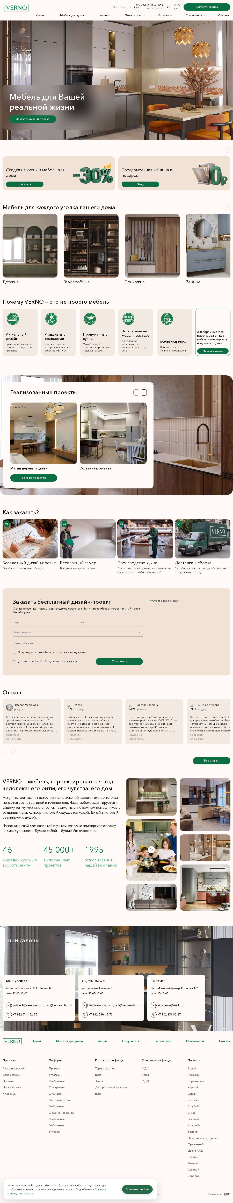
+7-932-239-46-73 (101, 1014)
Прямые (54, 1068)
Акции (104, 15)
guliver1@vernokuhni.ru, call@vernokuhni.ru (42, 1005)
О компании (194, 15)
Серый (192, 1094)
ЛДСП (145, 1075)
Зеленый (193, 1119)
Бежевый (194, 1075)
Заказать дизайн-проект (33, 119)
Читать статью (213, 351)
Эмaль (99, 1081)
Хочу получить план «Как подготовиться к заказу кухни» (52, 652)
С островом (57, 1087)
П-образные (57, 1081)
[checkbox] (14, 652)
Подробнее (12, 735)
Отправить (119, 661)
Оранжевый (196, 1144)
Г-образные (56, 1106)
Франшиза (165, 15)
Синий (192, 1113)
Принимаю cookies (137, 1189)
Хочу (140, 184)
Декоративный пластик (111, 1087)
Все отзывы (211, 760)
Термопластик (105, 1068)
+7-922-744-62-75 (25, 1014)
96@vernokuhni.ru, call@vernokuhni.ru (115, 1005)
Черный (193, 1087)
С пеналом (56, 1094)
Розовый (193, 1100)
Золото (193, 1132)
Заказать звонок (207, 7)
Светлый (193, 1157)
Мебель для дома (72, 15)
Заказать (25, 184)
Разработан (215, 1194)
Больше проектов (34, 478)
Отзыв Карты (13, 739)
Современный (12, 1075)
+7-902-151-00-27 (169, 1014)
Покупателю (133, 15)
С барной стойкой (61, 1113)
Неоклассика (12, 1087)
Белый (192, 1068)
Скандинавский (13, 1068)
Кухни (40, 15)
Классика (9, 1094)
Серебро (194, 1176)
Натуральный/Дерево (202, 1138)
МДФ (145, 1068)
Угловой (54, 1132)
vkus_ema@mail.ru (169, 1005)
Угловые (54, 1075)
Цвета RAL (195, 1151)
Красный (194, 1125)
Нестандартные (60, 1100)
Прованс (8, 1081)
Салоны (223, 15)
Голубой (193, 1106)
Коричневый (196, 1081)
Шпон (99, 1075)
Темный (193, 1163)
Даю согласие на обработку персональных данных (47, 661)
